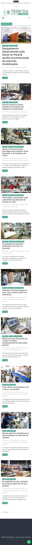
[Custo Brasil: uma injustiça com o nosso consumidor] (16, 374)
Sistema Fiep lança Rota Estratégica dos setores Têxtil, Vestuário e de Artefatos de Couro (15, 152)
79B (14, 529)
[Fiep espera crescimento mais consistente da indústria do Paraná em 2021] (16, 184)
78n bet (29, 532)
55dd (17, 531)
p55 (19, 532)
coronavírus (5, 394)
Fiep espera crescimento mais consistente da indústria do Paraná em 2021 (15, 200)
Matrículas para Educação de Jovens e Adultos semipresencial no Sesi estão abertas (14, 342)
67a (14, 532)
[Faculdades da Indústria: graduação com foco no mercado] (16, 231)
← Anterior (4, 512)
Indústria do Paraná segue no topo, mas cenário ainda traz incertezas (14, 292)
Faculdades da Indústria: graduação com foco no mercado (13, 246)
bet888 (20, 531)
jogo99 (6, 531)
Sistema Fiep (23, 67)
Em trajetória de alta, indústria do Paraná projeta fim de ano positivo (15, 483)
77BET (19, 529)
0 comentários (21, 158)
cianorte (4, 206)
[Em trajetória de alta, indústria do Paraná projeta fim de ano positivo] (16, 468)
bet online (6, 532)
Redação (13, 67)
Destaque (5, 45)
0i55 (25, 532)
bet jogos (25, 531)
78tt (3, 531)
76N (30, 529)
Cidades (5, 146)
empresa (10, 394)
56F (11, 529)
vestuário (25, 160)
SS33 (9, 529)
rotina (19, 394)
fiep (19, 67)
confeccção (5, 160)
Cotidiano (5, 241)
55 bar (22, 532)
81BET (26, 529)
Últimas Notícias (13, 45)
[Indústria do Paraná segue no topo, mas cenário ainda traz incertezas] (16, 277)
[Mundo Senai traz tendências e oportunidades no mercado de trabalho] (16, 420)
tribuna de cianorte (17, 349)
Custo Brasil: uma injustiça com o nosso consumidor (15, 388)
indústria (9, 206)
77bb (12, 534)
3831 (16, 529)
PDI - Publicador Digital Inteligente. (16, 539)
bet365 (11, 532)
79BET (23, 529)
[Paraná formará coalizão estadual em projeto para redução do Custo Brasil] (16, 91)
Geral (11, 336)
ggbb (15, 534)
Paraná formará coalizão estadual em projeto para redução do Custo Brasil (13, 107)
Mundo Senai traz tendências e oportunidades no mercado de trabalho (15, 435)
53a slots (19, 534)
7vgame (10, 531)
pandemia (15, 394)
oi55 (17, 532)
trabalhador (4, 396)
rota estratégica (12, 160)
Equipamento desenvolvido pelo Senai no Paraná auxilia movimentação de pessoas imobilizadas (15, 56)
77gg (14, 531)
